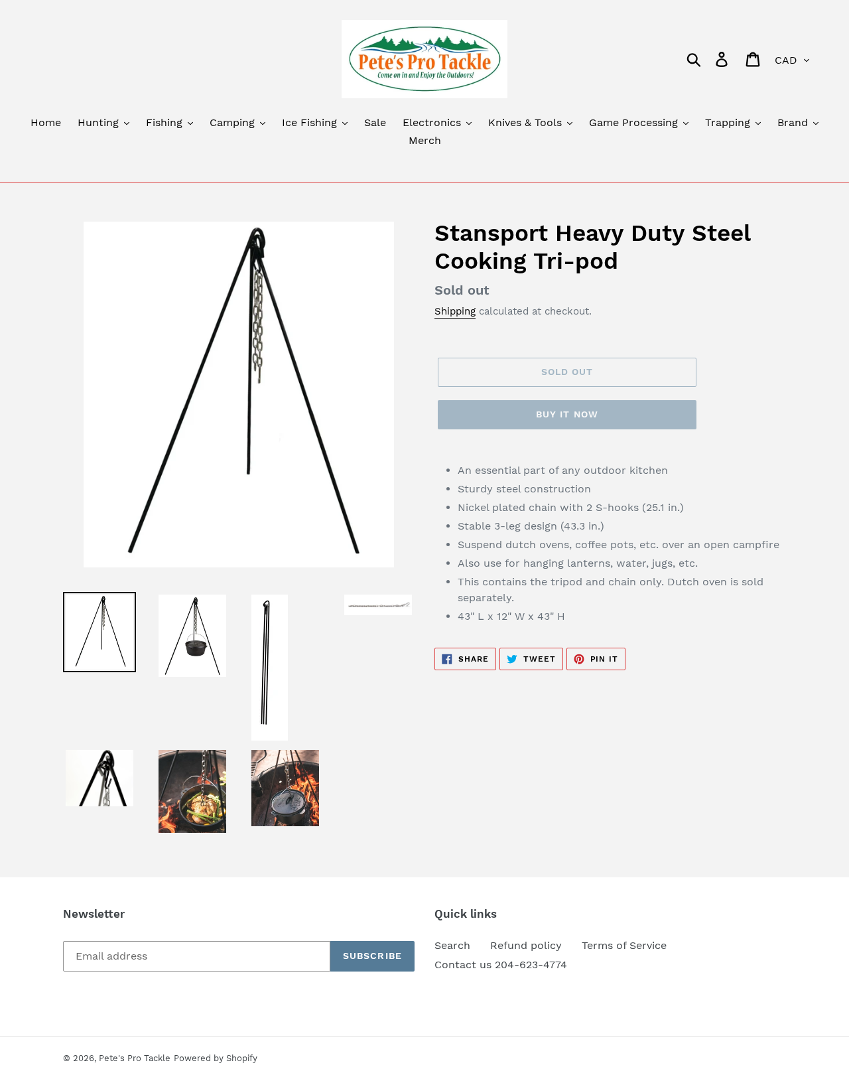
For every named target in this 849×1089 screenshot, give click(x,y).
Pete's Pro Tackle (134, 1058)
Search (452, 945)
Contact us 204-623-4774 (500, 964)
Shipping (455, 311)
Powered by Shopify (215, 1058)
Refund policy (526, 945)
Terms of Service (624, 945)
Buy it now (567, 414)
